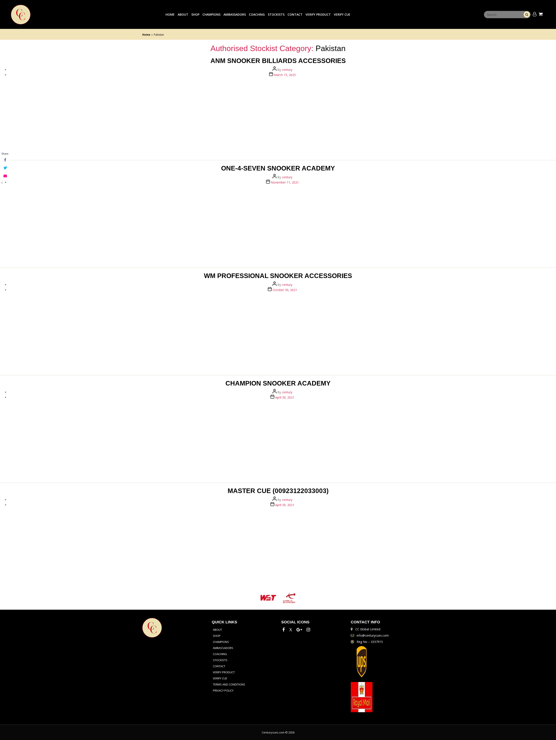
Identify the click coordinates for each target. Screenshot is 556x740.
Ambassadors (234, 14)
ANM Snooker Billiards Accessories (278, 60)
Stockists (276, 14)
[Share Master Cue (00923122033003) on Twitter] (5, 168)
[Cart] (541, 14)
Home (170, 14)
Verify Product (318, 14)
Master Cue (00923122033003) (278, 490)
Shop (195, 14)
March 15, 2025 (285, 75)
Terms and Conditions (229, 684)
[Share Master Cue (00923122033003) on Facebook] (5, 160)
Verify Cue (342, 14)
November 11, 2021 (285, 182)
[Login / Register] (534, 14)
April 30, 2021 (284, 397)
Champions (211, 14)
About (183, 14)
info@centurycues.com (373, 635)
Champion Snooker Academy (278, 383)
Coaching (257, 14)
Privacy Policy (223, 690)
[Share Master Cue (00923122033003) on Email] (5, 176)
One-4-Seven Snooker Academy (278, 168)
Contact (295, 14)
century (287, 70)
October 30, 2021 (285, 290)
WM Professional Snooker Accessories (278, 275)
